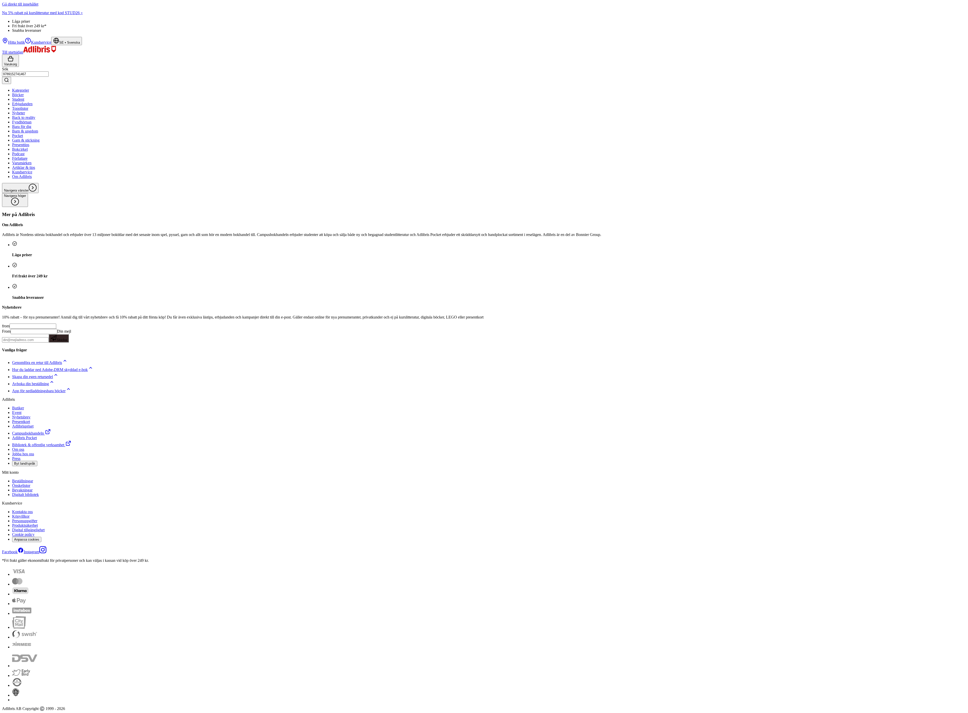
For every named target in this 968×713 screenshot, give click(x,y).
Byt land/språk (24, 463)
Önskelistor (21, 485)
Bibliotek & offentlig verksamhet (38, 445)
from (6, 326)
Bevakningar (22, 490)
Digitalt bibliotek (25, 494)
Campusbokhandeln (28, 433)
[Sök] (6, 80)
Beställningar (22, 481)
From (6, 331)
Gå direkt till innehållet (20, 4)
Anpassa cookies (26, 539)
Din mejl (64, 335)
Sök (5, 69)
